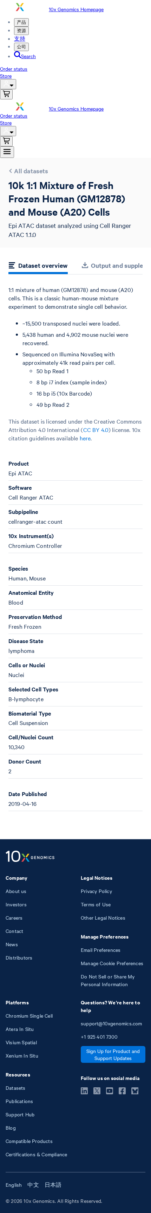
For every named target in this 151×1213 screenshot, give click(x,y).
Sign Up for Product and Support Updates (113, 1054)
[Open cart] (6, 94)
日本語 (53, 1184)
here (85, 438)
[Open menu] (7, 152)
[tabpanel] (75, 548)
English (14, 1184)
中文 (33, 1184)
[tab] (38, 266)
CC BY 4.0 (96, 429)
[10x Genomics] (30, 857)
